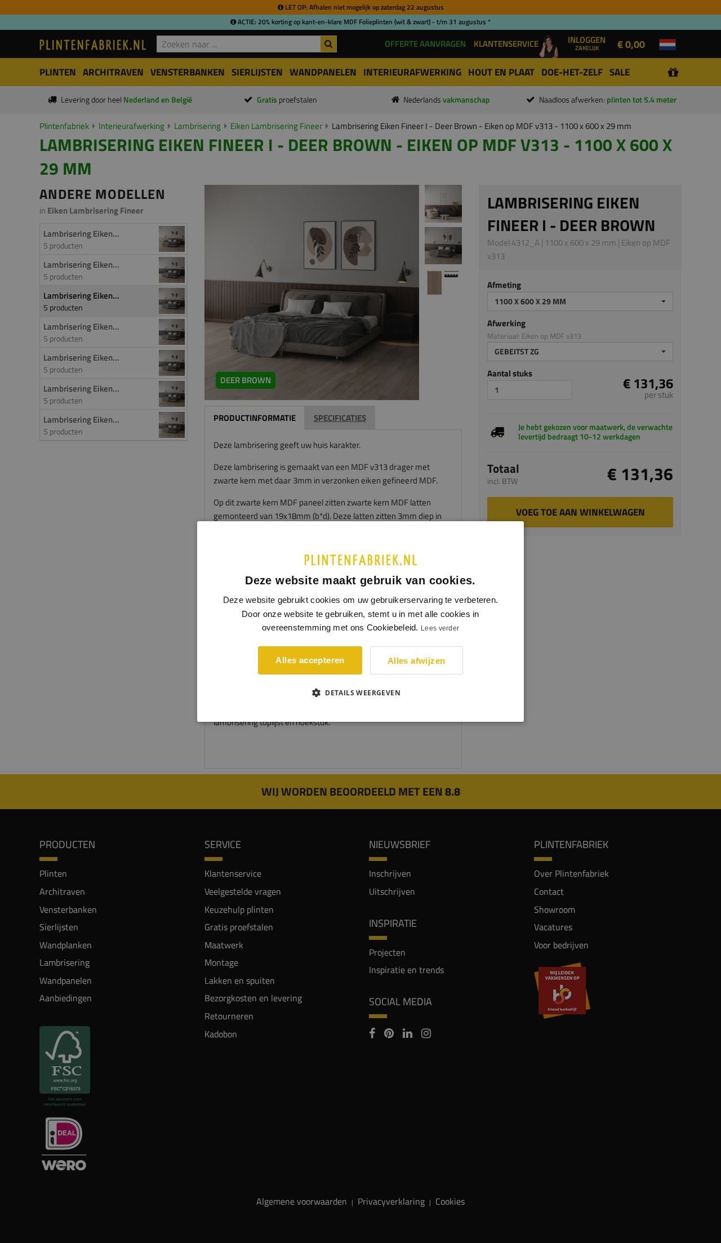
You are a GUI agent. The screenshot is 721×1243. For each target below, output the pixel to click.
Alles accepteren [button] (309, 660)
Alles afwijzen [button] (417, 660)
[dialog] (360, 621)
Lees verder (440, 628)
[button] (360, 692)
